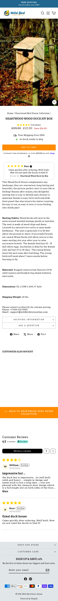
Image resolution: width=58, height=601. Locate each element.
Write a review (22, 451)
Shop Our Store (28, 545)
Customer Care (28, 552)
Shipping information (29, 320)
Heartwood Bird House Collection (32, 113)
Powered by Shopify (29, 599)
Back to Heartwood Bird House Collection (30, 412)
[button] (24, 125)
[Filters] (46, 451)
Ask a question (29, 326)
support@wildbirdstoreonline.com (29, 312)
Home (10, 113)
